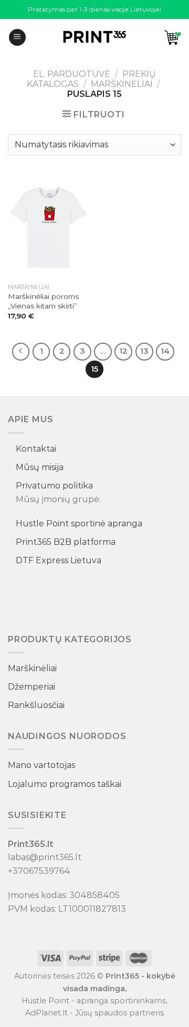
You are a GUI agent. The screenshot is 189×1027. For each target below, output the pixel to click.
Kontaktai (36, 449)
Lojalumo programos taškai (64, 784)
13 (144, 351)
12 (123, 351)
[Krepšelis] (172, 38)
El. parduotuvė (71, 74)
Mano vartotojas (41, 765)
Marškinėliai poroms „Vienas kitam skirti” (43, 301)
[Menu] (17, 37)
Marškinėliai (122, 84)
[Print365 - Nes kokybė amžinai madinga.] (94, 37)
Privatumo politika (54, 486)
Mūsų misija (40, 467)
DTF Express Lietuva (58, 560)
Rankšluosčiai (36, 705)
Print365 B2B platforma (66, 542)
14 (165, 351)
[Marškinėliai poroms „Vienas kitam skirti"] (48, 227)
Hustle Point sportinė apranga (79, 524)
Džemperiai (31, 687)
